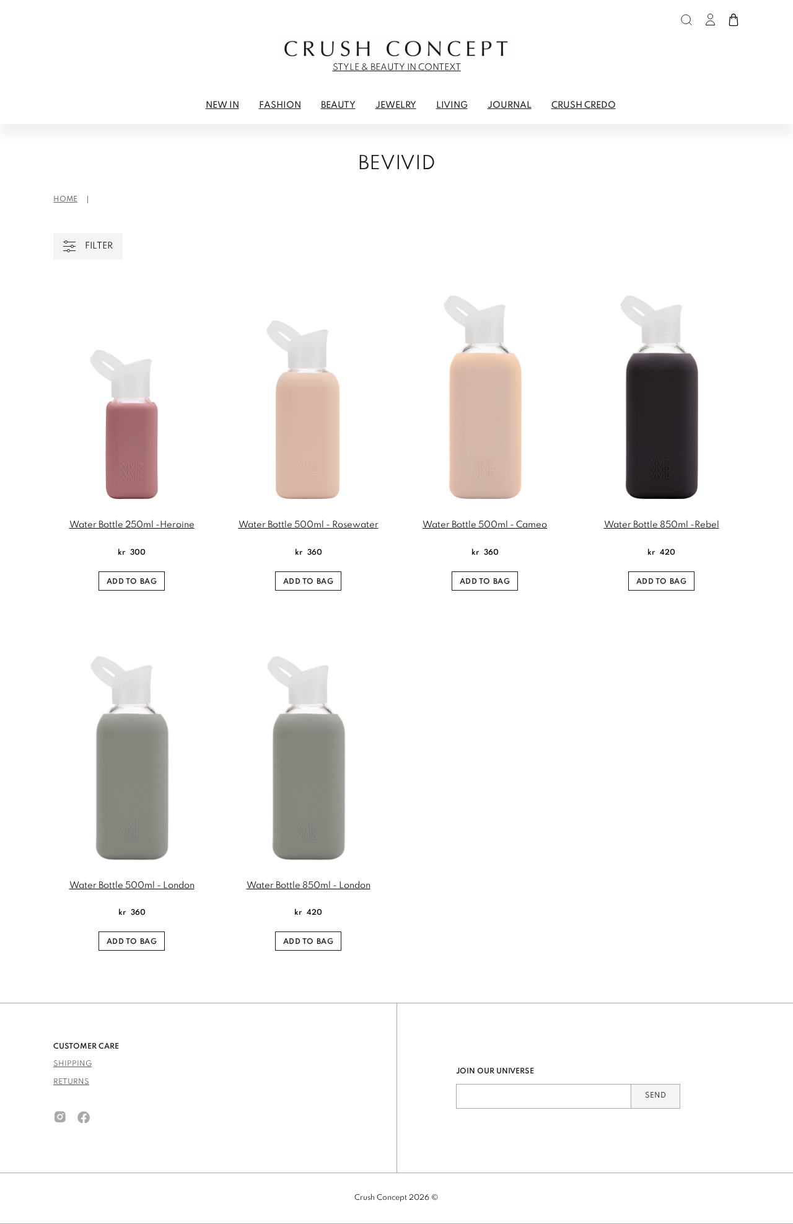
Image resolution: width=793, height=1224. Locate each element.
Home (65, 199)
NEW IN (222, 105)
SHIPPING (72, 1064)
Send (655, 1095)
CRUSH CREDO (583, 105)
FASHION (280, 105)
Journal (510, 105)
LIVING (452, 105)
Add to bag (132, 582)
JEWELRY (395, 105)
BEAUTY (338, 105)
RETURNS (71, 1082)
